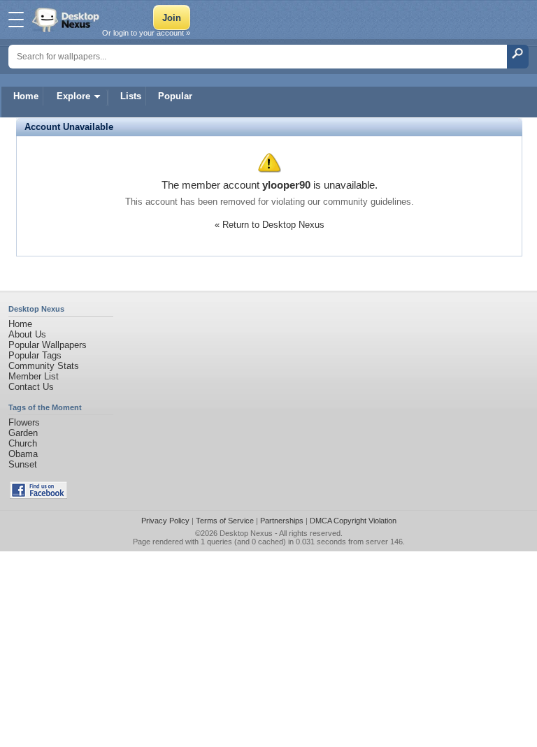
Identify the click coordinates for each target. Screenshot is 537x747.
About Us (27, 334)
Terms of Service (225, 520)
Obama (23, 454)
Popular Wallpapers (47, 345)
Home (25, 96)
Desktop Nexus (246, 533)
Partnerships (281, 520)
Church (22, 443)
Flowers (24, 422)
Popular (175, 96)
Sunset (22, 464)
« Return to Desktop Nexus (269, 224)
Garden (23, 433)
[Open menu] (16, 19)
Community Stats (43, 366)
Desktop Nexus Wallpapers (67, 19)
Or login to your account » (146, 33)
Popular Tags (35, 355)
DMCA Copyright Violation (353, 520)
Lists (130, 96)
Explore (73, 96)
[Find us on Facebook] (38, 496)
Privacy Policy (165, 520)
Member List (33, 376)
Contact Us (31, 387)
